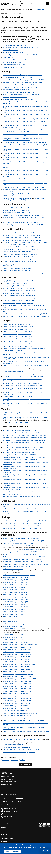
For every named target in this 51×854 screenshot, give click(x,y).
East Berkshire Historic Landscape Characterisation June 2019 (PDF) (22, 528)
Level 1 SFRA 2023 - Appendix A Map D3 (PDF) (15, 599)
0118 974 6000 (12, 794)
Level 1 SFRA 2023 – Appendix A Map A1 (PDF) (15, 577)
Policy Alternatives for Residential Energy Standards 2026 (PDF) (21, 538)
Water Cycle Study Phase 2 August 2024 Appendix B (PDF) (19, 290)
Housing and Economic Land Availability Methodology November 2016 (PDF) (24, 187)
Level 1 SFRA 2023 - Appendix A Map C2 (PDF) (15, 589)
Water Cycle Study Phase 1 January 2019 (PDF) (16, 293)
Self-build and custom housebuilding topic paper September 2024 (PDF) (23, 82)
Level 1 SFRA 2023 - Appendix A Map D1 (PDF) (15, 594)
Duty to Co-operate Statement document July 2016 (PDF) (19, 752)
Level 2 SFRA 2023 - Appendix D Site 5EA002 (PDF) (17, 654)
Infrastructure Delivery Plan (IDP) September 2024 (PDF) (19, 298)
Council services (13, 3)
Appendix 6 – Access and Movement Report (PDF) (17, 259)
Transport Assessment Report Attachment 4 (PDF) (17, 336)
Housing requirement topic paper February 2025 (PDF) (18, 77)
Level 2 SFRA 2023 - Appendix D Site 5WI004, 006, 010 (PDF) (19, 679)
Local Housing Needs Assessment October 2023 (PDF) (18, 99)
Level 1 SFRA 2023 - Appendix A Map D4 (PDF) (15, 602)
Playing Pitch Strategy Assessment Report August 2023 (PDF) (20, 281)
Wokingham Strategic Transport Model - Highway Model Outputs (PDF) (23, 383)
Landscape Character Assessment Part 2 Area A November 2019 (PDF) (22, 433)
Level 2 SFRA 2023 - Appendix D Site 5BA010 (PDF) (17, 647)
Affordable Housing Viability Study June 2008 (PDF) (17, 198)
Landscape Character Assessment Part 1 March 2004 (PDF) (19, 452)
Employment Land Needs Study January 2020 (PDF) (17, 220)
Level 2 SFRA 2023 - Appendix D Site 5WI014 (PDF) (17, 691)
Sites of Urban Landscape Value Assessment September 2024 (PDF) (22, 496)
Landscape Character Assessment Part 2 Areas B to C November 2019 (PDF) (24, 435)
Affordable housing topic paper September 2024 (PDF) (18, 89)
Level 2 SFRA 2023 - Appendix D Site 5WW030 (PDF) (17, 708)
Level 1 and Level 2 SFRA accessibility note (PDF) (16, 566)
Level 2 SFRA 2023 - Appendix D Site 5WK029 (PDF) (17, 696)
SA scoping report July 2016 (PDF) (12, 67)
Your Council (22, 2)
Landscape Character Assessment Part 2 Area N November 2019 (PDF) (23, 447)
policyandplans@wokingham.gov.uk (13, 371)
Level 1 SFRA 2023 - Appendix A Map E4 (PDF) (15, 611)
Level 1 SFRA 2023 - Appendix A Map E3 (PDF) (15, 609)
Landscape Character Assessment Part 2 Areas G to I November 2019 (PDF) (24, 440)
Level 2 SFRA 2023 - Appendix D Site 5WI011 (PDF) (17, 686)
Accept (7, 851)
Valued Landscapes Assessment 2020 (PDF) (15, 494)
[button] (5, 760)
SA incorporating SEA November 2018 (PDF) (15, 60)
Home (3, 9)
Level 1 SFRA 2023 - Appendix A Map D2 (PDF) (15, 597)
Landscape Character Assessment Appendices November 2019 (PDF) (22, 450)
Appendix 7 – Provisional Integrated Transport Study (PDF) (19, 261)
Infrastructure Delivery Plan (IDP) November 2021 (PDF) (18, 300)
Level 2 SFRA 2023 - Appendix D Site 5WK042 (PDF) (17, 698)
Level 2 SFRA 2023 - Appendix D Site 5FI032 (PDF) (16, 659)
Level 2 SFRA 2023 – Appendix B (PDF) (13, 637)
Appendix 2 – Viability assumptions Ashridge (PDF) (17, 270)
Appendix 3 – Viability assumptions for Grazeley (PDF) (18, 251)
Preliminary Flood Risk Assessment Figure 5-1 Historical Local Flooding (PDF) (24, 720)
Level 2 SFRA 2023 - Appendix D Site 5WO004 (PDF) (17, 703)
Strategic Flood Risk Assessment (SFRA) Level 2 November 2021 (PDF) (22, 559)
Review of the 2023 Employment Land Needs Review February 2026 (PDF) (23, 208)
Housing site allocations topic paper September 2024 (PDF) (20, 87)
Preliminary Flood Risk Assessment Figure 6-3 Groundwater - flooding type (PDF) (26, 731)
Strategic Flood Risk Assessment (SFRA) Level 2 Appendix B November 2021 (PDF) (26, 564)
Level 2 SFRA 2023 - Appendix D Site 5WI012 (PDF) (17, 688)
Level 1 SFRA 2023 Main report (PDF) (13, 569)
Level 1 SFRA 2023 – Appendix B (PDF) (13, 614)
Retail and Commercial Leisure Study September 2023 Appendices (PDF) (23, 217)
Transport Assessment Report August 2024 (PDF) (17, 324)
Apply (47, 3)
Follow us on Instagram (11, 811)
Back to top (26, 764)
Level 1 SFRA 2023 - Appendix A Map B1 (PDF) (15, 582)
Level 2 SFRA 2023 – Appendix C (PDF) (13, 639)
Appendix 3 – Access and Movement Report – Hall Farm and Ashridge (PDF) (24, 273)
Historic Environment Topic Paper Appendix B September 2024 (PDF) (22, 523)
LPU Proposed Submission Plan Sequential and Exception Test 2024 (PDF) (24, 556)
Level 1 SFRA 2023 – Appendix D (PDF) (13, 619)
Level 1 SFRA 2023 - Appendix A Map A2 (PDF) (15, 580)
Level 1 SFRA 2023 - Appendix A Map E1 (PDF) (15, 604)
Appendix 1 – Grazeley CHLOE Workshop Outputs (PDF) (18, 247)
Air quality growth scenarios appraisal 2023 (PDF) (17, 546)
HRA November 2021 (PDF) (10, 50)
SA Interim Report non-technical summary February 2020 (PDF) (21, 55)
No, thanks (16, 851)
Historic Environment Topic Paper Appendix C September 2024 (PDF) (22, 526)
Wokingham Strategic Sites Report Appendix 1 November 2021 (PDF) (22, 235)
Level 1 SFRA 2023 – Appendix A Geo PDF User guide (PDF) (19, 575)
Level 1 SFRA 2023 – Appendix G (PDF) (13, 626)
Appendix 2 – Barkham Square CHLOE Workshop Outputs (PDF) (21, 249)
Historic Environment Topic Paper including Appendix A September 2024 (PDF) (25, 521)
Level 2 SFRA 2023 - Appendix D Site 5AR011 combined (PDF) (20, 644)
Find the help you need (7, 776)
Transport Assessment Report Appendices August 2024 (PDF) (20, 326)
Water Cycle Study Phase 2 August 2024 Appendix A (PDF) (19, 288)
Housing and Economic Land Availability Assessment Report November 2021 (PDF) (26, 119)
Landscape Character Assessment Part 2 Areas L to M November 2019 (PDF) (24, 445)
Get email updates (9, 814)
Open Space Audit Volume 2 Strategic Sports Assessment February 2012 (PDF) (25, 314)
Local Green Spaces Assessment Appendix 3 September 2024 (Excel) (22, 509)
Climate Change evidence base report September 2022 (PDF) (20, 552)
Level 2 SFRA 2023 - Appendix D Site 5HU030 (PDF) (17, 666)
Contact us (4, 834)
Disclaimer (4, 841)
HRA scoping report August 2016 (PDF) (14, 64)
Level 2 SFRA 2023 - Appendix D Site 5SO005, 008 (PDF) (18, 676)
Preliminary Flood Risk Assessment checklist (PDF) (17, 715)
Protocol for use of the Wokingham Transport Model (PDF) (19, 374)
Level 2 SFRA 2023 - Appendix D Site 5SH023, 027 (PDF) (18, 674)
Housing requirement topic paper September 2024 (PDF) (19, 85)
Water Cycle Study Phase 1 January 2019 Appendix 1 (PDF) (19, 295)
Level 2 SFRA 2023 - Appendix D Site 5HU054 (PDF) (17, 669)
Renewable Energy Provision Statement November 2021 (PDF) (20, 554)
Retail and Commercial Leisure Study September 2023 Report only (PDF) (23, 215)
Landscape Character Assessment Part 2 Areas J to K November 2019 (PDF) (24, 442)
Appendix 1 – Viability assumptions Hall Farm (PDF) (17, 268)
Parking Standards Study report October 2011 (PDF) (17, 396)
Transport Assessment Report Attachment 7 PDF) (17, 344)
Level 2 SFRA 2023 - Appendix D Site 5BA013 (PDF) (17, 649)
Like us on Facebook (10, 808)
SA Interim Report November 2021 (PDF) (14, 45)
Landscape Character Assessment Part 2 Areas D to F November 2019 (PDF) (24, 437)
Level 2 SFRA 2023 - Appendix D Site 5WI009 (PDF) (17, 684)
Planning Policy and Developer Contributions (20, 9)
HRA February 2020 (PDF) (10, 57)
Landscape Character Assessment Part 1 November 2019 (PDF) (20, 430)
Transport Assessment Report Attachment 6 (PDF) (17, 341)
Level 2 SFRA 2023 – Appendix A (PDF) (13, 635)
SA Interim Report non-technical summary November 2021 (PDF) (21, 47)
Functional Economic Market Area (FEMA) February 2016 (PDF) (20, 222)
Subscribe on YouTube (10, 816)
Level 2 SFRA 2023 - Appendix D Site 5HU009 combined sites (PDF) (21, 664)
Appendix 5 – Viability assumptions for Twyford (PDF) (18, 256)
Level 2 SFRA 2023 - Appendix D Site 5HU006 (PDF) (17, 662)
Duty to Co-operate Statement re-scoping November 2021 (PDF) (21, 749)
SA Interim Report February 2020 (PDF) (14, 52)
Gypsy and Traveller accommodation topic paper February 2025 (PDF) (23, 75)
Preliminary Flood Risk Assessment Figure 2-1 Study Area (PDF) (20, 718)
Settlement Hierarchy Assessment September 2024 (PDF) (19, 92)
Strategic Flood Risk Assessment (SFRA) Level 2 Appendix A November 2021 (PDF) (26, 561)
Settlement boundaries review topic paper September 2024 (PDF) (21, 94)
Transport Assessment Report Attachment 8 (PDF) (17, 346)
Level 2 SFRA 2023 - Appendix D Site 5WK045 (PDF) (17, 701)
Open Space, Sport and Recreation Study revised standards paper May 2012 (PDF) (26, 316)
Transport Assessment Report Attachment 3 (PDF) (17, 334)
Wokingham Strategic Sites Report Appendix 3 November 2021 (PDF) (22, 240)
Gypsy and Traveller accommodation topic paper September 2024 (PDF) (23, 80)
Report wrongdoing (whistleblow (10, 781)
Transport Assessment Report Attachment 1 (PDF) (17, 329)
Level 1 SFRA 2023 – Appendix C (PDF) (13, 616)
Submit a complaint (7, 779)
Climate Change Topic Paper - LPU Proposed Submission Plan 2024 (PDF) (23, 541)
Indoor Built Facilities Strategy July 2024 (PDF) (16, 283)
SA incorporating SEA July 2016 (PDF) (13, 62)
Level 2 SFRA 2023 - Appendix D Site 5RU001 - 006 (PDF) (18, 671)
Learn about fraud (6, 784)
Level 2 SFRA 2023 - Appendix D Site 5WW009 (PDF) (17, 706)
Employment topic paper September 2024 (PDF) (16, 210)
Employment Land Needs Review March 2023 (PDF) (17, 212)
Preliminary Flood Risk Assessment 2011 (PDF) (16, 710)
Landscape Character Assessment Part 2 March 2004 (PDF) (19, 455)
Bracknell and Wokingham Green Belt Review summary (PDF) (20, 459)
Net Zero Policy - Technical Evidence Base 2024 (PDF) (18, 543)
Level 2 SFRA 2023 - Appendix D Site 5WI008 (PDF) (17, 681)
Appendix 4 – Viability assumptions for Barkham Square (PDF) (20, 254)
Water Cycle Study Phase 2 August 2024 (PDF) (15, 286)
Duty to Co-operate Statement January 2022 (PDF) (17, 747)
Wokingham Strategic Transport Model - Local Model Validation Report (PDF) (25, 385)
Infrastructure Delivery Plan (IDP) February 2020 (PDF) (18, 303)
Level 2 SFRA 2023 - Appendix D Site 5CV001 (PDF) (17, 652)
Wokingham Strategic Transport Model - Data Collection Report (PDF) (23, 376)
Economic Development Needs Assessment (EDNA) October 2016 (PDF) (23, 225)
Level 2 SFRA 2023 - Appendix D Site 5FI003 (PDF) (16, 657)
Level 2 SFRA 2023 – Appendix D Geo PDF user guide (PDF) (19, 642)
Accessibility (4, 824)
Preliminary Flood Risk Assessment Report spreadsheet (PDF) (20, 713)
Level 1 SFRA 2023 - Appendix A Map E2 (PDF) (15, 607)
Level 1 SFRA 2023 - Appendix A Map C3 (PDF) (15, 592)
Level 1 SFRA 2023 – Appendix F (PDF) (13, 624)
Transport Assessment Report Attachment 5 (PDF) (17, 339)
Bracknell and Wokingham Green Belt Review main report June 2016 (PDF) (24, 457)
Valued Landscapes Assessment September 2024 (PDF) (18, 492)
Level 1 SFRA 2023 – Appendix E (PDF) (13, 621)
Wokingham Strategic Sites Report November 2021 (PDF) (19, 233)
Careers (3, 827)
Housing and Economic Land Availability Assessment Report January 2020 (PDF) (25, 142)
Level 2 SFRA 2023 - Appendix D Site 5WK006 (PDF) (17, 693)
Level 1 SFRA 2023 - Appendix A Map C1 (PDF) (15, 587)
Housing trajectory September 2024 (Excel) (15, 97)
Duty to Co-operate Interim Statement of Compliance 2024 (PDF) (21, 739)
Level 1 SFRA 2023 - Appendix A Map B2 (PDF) (15, 585)
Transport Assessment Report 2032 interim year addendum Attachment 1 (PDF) (25, 365)
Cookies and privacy (7, 838)
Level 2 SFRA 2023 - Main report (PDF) (13, 629)
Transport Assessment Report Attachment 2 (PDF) (17, 331)
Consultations (5, 831)
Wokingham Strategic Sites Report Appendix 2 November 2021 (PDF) (22, 237)
